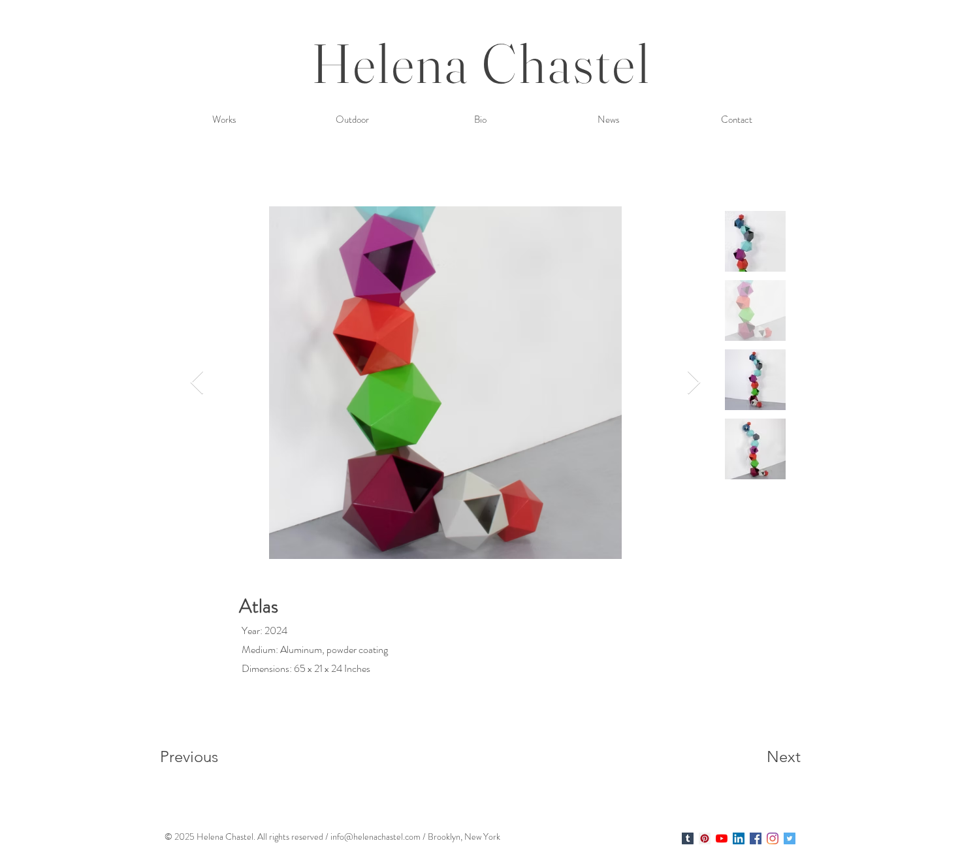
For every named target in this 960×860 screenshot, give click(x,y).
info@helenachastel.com (375, 836)
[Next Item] (693, 383)
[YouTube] (722, 838)
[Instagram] (772, 838)
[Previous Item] (196, 383)
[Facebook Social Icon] (755, 838)
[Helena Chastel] (688, 838)
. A (258, 836)
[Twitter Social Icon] (789, 838)
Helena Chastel (481, 63)
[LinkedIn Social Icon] (738, 838)
